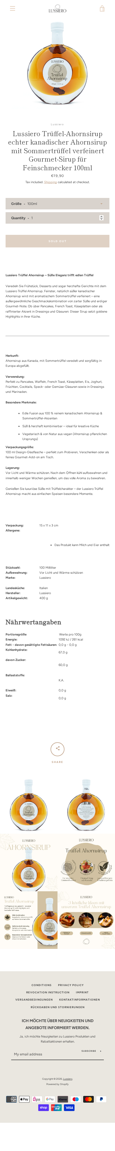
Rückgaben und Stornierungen (58, 1007)
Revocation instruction (48, 992)
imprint (82, 992)
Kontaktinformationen (79, 999)
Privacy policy (71, 985)
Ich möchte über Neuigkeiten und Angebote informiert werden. (58, 1024)
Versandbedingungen (34, 999)
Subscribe (89, 1051)
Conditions (42, 985)
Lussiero (67, 1078)
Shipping (50, 182)
